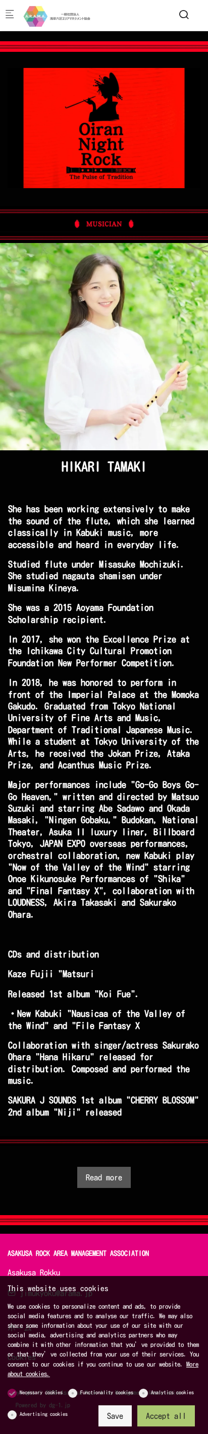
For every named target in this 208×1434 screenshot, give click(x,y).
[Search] (184, 15)
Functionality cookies (106, 1392)
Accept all (166, 1416)
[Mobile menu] (9, 15)
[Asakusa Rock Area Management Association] (63, 15)
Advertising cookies (44, 1413)
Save (115, 1416)
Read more (104, 1177)
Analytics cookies (172, 1392)
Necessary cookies (41, 1392)
